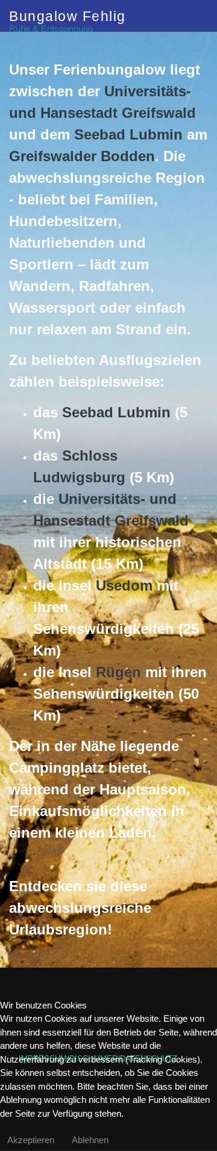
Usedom (124, 585)
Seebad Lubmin (128, 134)
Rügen (118, 672)
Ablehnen (90, 1140)
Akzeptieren (30, 1140)
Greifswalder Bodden (82, 156)
